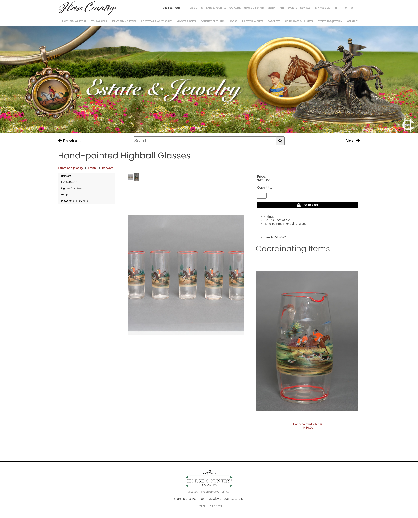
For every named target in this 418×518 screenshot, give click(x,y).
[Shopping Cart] (336, 8)
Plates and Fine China (74, 200)
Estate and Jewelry (70, 168)
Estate (92, 168)
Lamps (65, 194)
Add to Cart (309, 205)
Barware (107, 168)
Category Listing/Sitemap (209, 505)
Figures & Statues (71, 188)
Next (351, 140)
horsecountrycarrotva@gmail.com (209, 492)
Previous (71, 140)
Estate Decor (69, 182)
